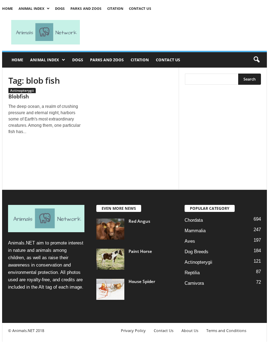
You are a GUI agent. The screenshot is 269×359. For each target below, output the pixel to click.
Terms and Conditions (226, 330)
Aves (190, 241)
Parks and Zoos (86, 8)
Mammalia (195, 230)
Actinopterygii (22, 90)
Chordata (194, 220)
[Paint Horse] (110, 259)
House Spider (142, 281)
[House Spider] (110, 289)
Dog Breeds (196, 251)
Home (7, 8)
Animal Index (31, 8)
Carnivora (194, 283)
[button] (256, 60)
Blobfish (18, 96)
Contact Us (140, 8)
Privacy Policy (133, 330)
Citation (115, 8)
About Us (189, 330)
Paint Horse (140, 251)
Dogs (60, 8)
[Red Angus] (110, 229)
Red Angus (139, 221)
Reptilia (192, 272)
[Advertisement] (178, 32)
